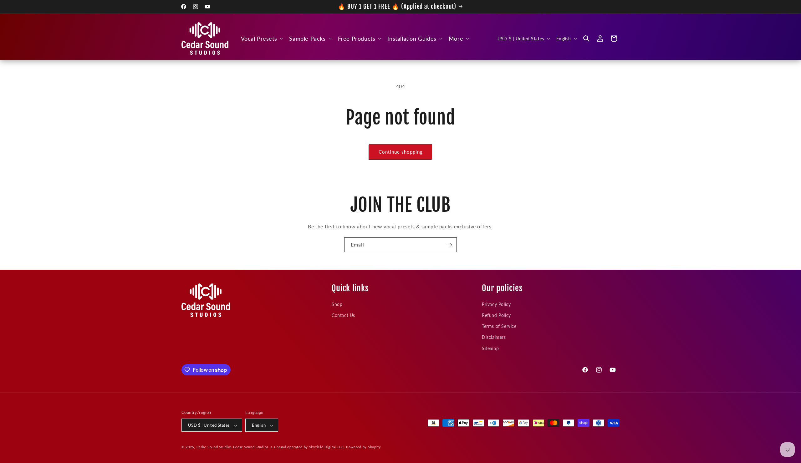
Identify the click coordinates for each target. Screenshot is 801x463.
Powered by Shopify (363, 447)
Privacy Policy (496, 304)
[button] (261, 38)
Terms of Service (499, 326)
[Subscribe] (450, 244)
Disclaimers (494, 337)
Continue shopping (401, 152)
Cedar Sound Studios (214, 447)
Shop (337, 304)
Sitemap (490, 348)
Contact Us (343, 315)
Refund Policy (496, 315)
